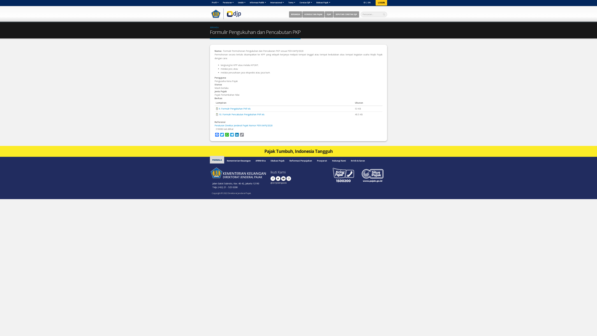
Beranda (295, 14)
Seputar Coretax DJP (346, 14)
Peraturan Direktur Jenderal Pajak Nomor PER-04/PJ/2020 (244, 125)
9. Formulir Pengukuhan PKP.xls (235, 108)
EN (369, 2)
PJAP (329, 14)
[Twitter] (278, 178)
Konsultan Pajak (313, 14)
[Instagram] (288, 178)
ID (364, 2)
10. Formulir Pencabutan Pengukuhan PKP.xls (241, 114)
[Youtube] (283, 178)
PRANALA (217, 160)
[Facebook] (273, 178)
